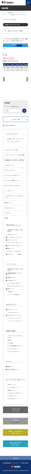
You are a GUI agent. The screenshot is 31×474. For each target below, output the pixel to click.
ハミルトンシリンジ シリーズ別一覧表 (14, 155)
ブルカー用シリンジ (12, 398)
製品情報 (10, 12)
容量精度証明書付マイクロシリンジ (14, 273)
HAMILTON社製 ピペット (13, 369)
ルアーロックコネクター (13, 351)
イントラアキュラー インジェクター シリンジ (15, 197)
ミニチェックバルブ (12, 348)
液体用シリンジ (11, 277)
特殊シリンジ (8, 203)
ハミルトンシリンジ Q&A (11, 150)
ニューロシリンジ (9, 190)
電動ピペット (10, 366)
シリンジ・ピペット (20, 12)
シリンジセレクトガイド (13, 141)
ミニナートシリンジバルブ (13, 321)
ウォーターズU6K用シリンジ (12, 180)
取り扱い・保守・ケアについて (14, 139)
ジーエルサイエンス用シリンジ (14, 393)
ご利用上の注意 (24, 463)
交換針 (6, 218)
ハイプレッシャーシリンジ (13, 318)
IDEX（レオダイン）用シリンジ (13, 185)
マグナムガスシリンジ (12, 312)
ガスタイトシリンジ (10, 170)
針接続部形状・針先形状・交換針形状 (14, 160)
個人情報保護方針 (7, 463)
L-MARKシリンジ (11, 234)
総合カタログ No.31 (15, 31)
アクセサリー (8, 213)
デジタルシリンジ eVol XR (13, 251)
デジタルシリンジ (9, 208)
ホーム (3, 12)
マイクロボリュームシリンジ (14, 237)
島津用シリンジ (11, 390)
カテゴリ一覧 (16, 119)
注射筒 (9, 340)
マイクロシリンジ (9, 165)
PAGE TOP (15, 458)
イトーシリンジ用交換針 (13, 294)
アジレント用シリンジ (12, 387)
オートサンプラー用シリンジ (12, 175)
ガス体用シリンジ (11, 280)
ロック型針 (10, 343)
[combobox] (15, 110)
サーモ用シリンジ (11, 396)
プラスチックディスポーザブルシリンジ (14, 336)
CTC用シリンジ (11, 384)
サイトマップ (16, 463)
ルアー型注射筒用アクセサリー (14, 346)
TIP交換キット (10, 291)
